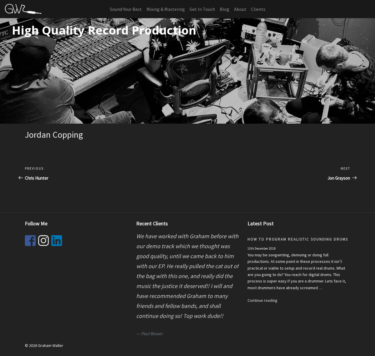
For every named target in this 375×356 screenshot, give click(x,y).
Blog (224, 9)
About (240, 9)
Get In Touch (202, 9)
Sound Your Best (126, 9)
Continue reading (262, 300)
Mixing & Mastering (165, 9)
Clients (258, 9)
